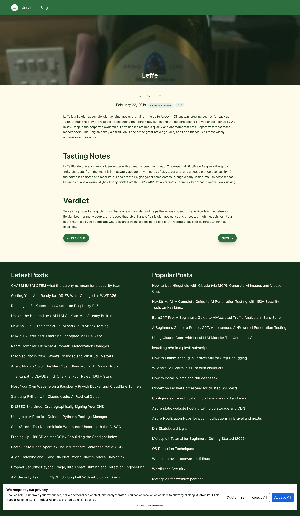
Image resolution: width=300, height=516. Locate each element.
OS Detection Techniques (173, 449)
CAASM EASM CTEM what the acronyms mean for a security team (66, 285)
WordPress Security (168, 469)
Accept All (282, 497)
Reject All (259, 497)
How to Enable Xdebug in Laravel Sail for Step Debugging (199, 358)
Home (140, 96)
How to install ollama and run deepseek (185, 378)
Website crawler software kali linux (181, 459)
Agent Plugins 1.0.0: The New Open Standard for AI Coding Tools (64, 366)
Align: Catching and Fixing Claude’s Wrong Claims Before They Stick (67, 457)
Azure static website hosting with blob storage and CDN (198, 408)
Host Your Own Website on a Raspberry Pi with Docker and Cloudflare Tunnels (76, 386)
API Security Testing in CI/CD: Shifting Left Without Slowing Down (65, 477)
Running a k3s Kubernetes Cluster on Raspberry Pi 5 (54, 306)
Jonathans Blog (35, 8)
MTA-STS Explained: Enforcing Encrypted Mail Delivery (56, 336)
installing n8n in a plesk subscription (182, 348)
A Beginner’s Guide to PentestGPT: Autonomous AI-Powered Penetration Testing (219, 328)
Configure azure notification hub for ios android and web (199, 398)
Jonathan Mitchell (161, 105)
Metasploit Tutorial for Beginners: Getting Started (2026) (199, 439)
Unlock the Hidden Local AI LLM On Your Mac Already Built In (61, 316)
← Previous (76, 238)
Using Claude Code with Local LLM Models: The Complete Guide (206, 338)
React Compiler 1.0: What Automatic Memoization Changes (60, 346)
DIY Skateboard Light (169, 428)
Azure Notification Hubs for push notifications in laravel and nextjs (207, 418)
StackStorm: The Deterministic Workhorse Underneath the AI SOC (66, 427)
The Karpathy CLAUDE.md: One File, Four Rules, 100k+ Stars (61, 376)
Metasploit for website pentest (177, 479)
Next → (227, 238)
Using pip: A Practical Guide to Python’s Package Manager (59, 417)
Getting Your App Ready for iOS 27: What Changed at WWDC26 (63, 296)
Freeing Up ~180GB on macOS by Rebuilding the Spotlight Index (64, 437)
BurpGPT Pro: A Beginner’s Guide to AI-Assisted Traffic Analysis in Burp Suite (216, 317)
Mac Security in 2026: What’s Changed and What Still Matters (62, 356)
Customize (235, 497)
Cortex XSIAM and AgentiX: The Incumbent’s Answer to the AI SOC (67, 447)
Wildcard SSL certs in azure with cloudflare (188, 368)
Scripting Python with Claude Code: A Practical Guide (55, 396)
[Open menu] (14, 7)
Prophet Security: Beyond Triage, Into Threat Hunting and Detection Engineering (77, 467)
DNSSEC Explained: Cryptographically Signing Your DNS (57, 407)
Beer (149, 96)
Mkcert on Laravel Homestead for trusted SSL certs (195, 388)
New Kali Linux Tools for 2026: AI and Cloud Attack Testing (60, 326)
